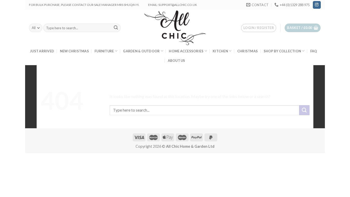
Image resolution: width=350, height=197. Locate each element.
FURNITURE (104, 51)
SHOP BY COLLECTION (282, 51)
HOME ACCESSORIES (186, 51)
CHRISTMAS (247, 51)
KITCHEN (220, 51)
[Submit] (304, 110)
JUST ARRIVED (42, 51)
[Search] (116, 28)
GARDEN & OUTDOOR (141, 51)
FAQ (313, 51)
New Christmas (74, 51)
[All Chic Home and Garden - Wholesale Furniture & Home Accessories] (175, 28)
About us (176, 60)
